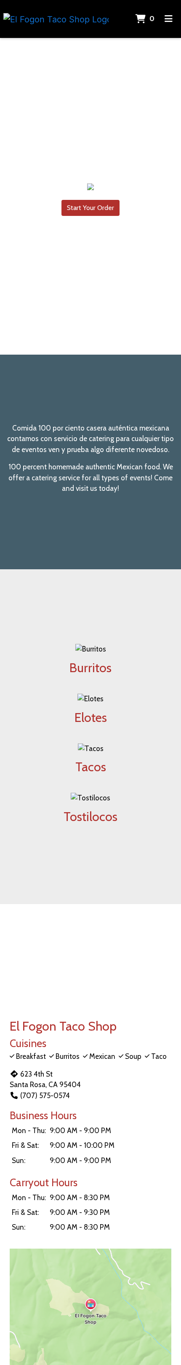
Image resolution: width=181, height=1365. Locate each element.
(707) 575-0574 (45, 1095)
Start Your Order (90, 208)
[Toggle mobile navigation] (169, 18)
